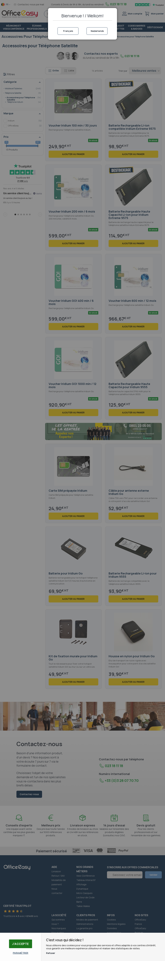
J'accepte (20, 944)
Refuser (50, 953)
